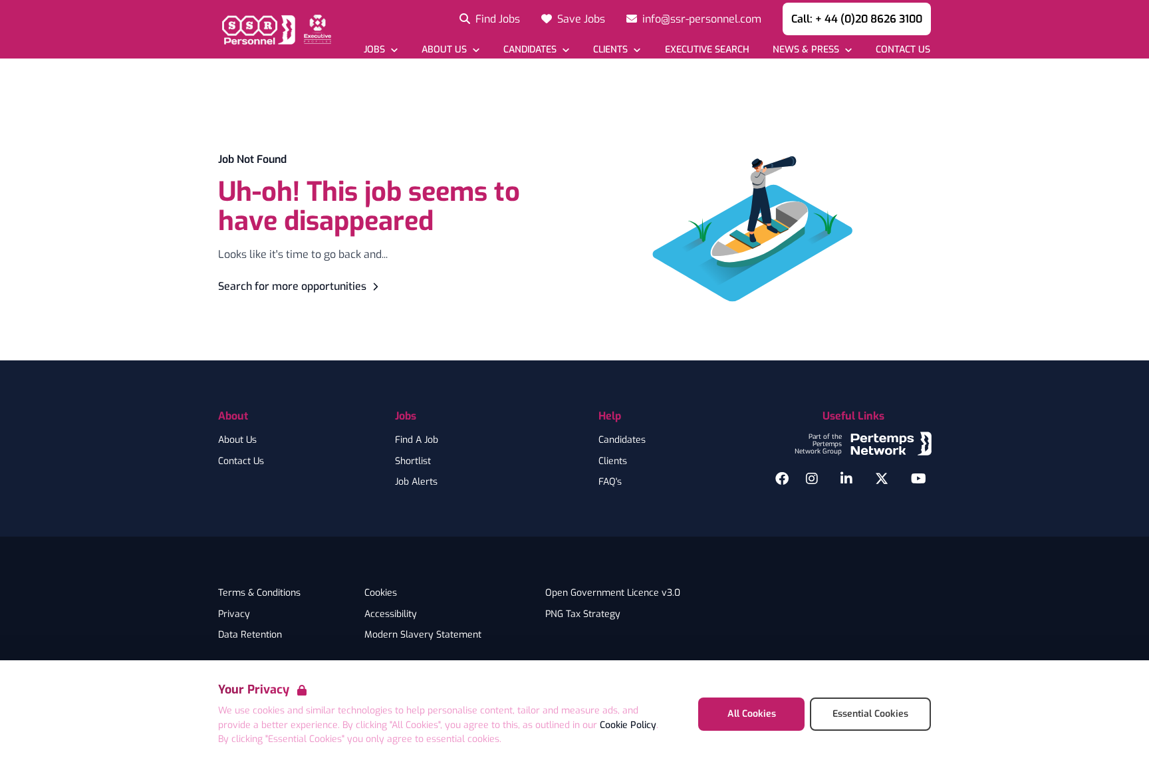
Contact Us (241, 461)
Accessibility (390, 614)
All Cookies (751, 713)
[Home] (274, 29)
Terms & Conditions (259, 593)
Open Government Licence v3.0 (612, 593)
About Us (237, 440)
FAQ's (610, 482)
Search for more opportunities (292, 286)
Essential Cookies (870, 713)
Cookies (380, 593)
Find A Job (416, 440)
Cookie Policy (628, 725)
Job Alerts (416, 482)
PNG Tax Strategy (582, 614)
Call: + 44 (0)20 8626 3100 (856, 19)
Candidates (622, 440)
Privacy (234, 614)
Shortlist (413, 461)
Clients (612, 461)
